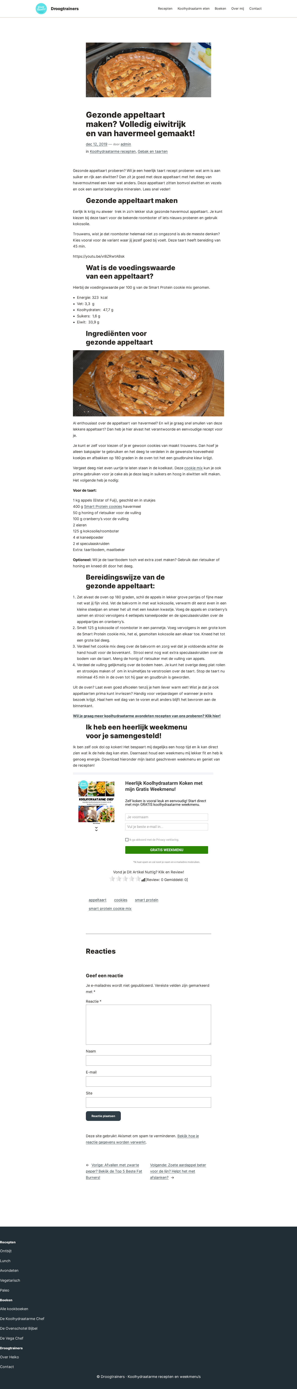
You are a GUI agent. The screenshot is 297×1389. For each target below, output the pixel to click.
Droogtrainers (65, 8)
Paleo (4, 1290)
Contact (7, 1367)
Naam (91, 1051)
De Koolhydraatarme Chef (22, 1319)
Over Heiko (9, 1357)
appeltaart (97, 900)
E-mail (91, 1072)
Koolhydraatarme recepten (113, 151)
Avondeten (9, 1270)
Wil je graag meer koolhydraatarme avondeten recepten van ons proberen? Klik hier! (147, 716)
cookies (120, 900)
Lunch (5, 1261)
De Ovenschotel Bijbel (18, 1328)
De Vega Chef (11, 1338)
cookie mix (193, 468)
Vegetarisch (10, 1280)
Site (89, 1093)
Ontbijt (6, 1251)
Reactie (93, 1001)
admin (126, 144)
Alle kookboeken (14, 1309)
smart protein (146, 900)
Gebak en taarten (153, 151)
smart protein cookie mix (110, 908)
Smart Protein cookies (103, 506)
